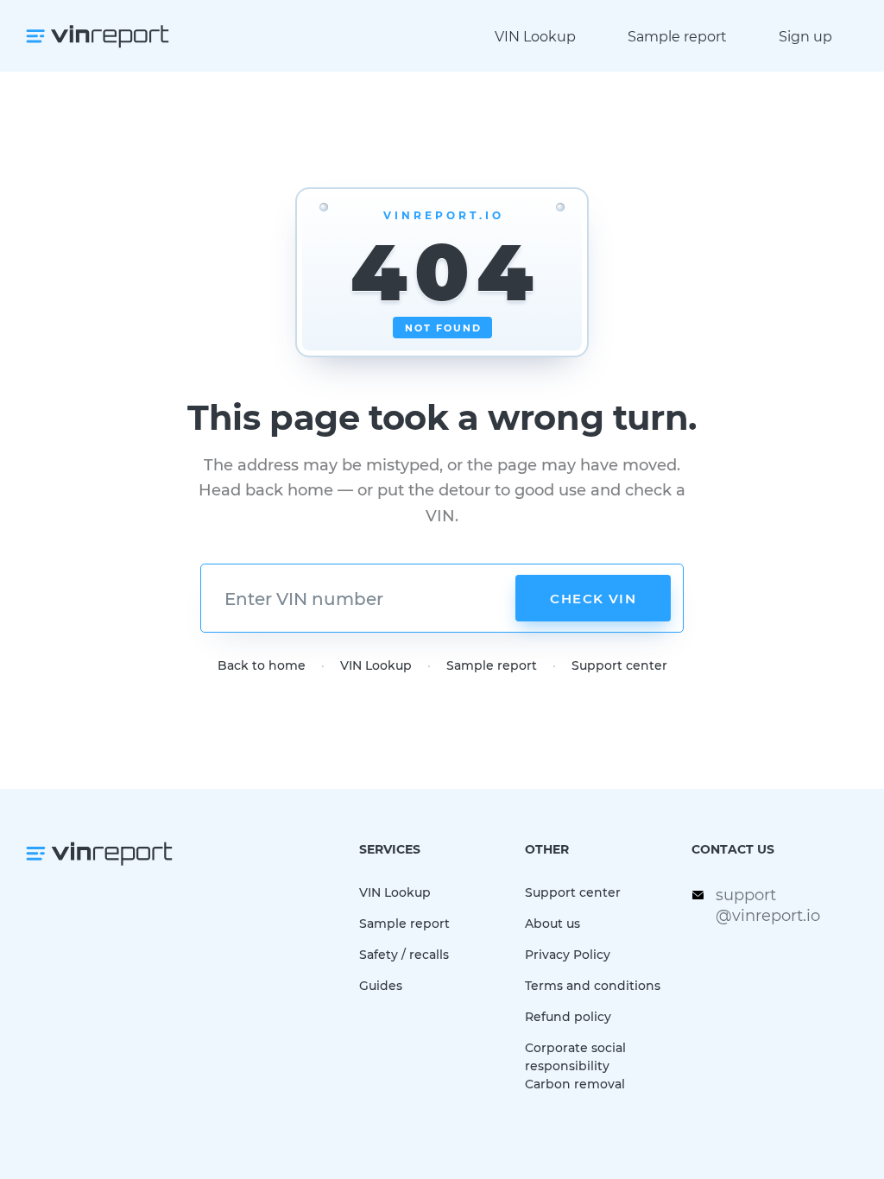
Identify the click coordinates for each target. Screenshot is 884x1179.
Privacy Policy (567, 954)
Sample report (677, 36)
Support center (619, 665)
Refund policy (568, 1016)
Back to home (262, 665)
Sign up (805, 36)
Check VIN (593, 598)
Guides (380, 985)
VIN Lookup (535, 36)
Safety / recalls (404, 954)
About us (552, 923)
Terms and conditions (592, 985)
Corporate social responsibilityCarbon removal (575, 1065)
